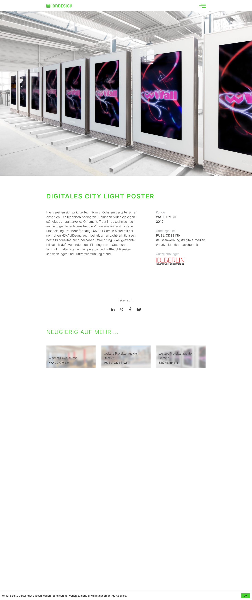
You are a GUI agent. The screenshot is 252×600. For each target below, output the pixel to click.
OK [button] (246, 595)
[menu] (202, 6)
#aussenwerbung (168, 240)
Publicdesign (168, 235)
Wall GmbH (166, 217)
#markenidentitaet (168, 244)
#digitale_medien (193, 240)
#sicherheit (190, 244)
